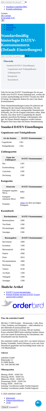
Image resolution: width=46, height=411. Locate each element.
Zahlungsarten (14, 73)
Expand (12, 407)
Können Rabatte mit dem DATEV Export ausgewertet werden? (23, 295)
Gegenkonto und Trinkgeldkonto (22, 69)
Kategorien (12, 76)
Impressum (10, 398)
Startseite (9, 25)
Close (4, 407)
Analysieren (11, 27)
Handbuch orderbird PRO (16, 7)
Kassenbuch (13, 80)
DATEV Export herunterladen (18, 292)
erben (22, 203)
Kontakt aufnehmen (14, 9)
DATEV (9, 29)
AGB (8, 403)
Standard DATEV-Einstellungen (20, 65)
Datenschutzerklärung (15, 400)
